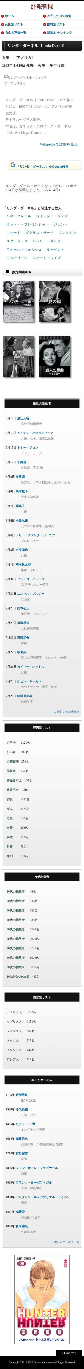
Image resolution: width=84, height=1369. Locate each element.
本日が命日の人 (42, 1080)
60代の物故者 (16, 938)
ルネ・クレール (18, 216)
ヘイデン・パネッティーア (35, 433)
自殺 (10, 827)
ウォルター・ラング (52, 216)
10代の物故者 (16, 891)
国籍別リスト (56, 24)
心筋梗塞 (13, 761)
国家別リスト (42, 997)
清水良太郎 (23, 564)
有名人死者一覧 (15, 32)
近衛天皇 (22, 1094)
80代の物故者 (16, 957)
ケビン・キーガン (29, 681)
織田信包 (22, 1138)
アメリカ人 (14, 1012)
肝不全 (11, 752)
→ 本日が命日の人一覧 (65, 1242)
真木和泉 (22, 1226)
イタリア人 (14, 1050)
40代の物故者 (16, 920)
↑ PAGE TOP (69, 1353)
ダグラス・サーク (39, 232)
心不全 (11, 742)
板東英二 (23, 652)
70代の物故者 (16, 948)
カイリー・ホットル (30, 666)
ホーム (9, 16)
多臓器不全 (14, 780)
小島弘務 (22, 520)
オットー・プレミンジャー (27, 224)
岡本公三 (23, 608)
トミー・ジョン (27, 447)
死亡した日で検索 (59, 16)
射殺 (10, 846)
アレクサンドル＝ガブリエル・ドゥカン (43, 1197)
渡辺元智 (23, 418)
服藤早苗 (23, 623)
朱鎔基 (21, 462)
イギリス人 (14, 1021)
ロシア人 (13, 1059)
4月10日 (19, 65)
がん (10, 808)
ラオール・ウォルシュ (24, 249)
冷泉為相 (22, 1109)
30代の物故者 (16, 910)
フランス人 (14, 1031)
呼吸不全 (13, 790)
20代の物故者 (16, 901)
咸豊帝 (20, 1211)
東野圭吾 (23, 637)
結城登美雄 (24, 696)
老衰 (10, 818)
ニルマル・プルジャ (30, 593)
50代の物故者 (16, 929)
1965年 (7, 65)
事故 (10, 837)
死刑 (10, 856)
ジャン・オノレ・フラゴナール (37, 1168)
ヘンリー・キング (47, 241)
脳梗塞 (11, 771)
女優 (5, 58)
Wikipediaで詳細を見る (59, 144)
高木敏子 (22, 491)
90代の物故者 (16, 967)
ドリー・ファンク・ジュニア (35, 535)
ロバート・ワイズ (47, 258)
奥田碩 (20, 476)
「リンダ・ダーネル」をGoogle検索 (42, 166)
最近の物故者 (42, 403)
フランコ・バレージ (30, 579)
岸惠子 (20, 506)
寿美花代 (22, 549)
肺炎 (10, 799)
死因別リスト (14, 24)
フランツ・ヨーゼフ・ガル (34, 1182)
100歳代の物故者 (18, 976)
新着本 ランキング (59, 32)
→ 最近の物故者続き (66, 711)
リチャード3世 (25, 1124)
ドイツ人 (13, 1040)
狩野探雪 (22, 1153)
